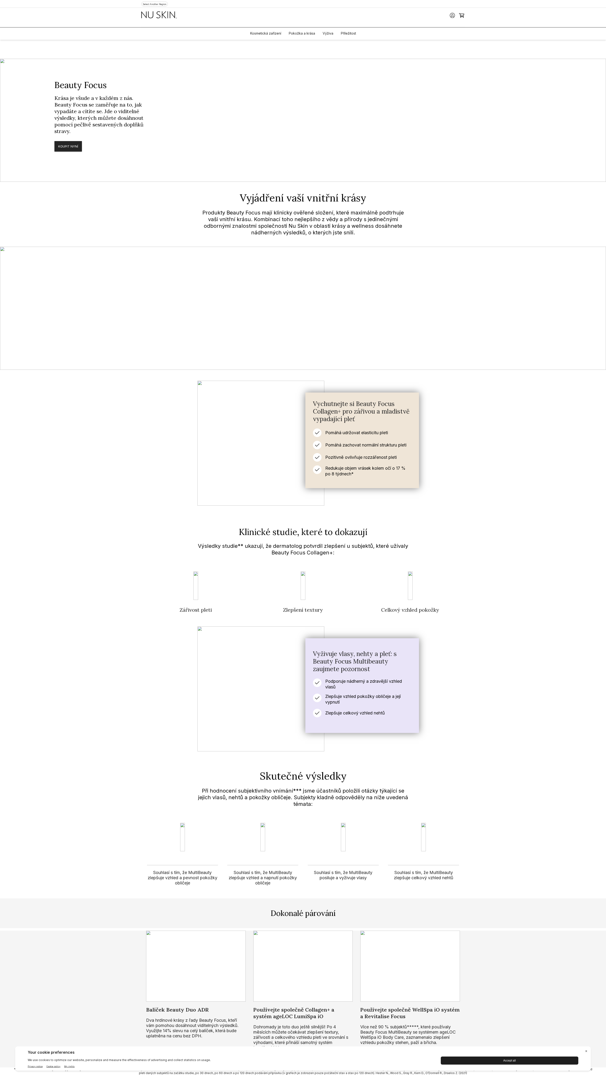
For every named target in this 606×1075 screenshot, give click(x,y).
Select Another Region (154, 4)
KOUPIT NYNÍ (68, 146)
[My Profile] (452, 15)
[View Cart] (462, 15)
